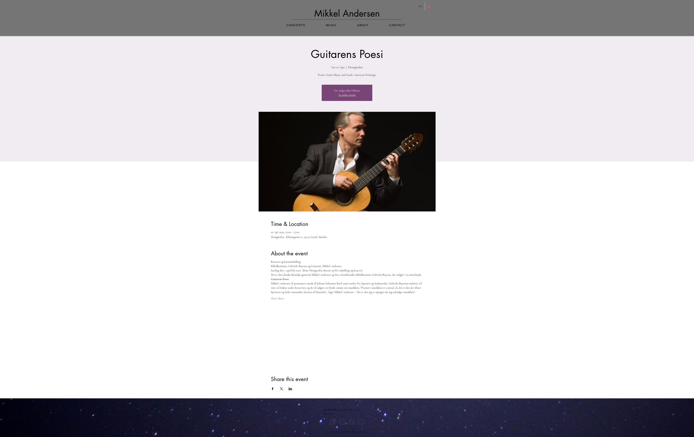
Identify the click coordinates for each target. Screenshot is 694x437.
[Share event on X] (281, 388)
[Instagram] (332, 421)
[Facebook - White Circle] (351, 421)
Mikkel (328, 13)
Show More (277, 298)
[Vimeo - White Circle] (342, 421)
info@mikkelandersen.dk (337, 410)
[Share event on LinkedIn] (290, 388)
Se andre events (347, 95)
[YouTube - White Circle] (361, 421)
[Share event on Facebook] (272, 388)
